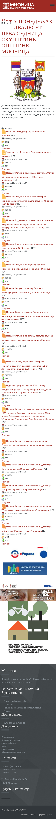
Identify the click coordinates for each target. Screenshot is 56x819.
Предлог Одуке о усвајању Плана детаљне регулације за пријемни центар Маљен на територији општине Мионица (27, 315)
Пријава (41, 814)
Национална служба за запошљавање (22, 707)
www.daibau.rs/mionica (14, 722)
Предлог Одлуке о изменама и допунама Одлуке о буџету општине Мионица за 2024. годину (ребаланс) (27, 176)
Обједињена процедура (13, 751)
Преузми (5, 148)
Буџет (4, 745)
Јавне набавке (8, 742)
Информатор (7, 736)
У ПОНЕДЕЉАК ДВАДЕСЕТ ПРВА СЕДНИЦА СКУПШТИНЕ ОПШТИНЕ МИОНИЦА (27, 36)
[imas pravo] (28, 591)
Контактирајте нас (28, 814)
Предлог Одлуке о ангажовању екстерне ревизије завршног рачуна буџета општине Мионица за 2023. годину (27, 200)
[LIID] (28, 626)
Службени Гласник (10, 739)
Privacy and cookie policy (15, 700)
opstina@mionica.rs (12, 766)
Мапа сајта (9, 704)
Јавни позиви (7, 748)
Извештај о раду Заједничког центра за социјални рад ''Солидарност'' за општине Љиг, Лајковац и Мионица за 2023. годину (24, 365)
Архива (7, 710)
